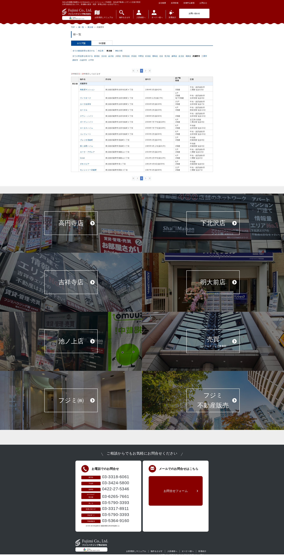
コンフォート (85, 134)
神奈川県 (119, 51)
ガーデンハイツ (86, 122)
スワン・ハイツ (86, 116)
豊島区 (155, 56)
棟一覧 (81, 27)
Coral (82, 158)
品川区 (111, 56)
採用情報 (174, 3)
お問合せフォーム (176, 491)
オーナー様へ (188, 551)
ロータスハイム (86, 128)
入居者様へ (172, 551)
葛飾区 (188, 56)
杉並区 (148, 56)
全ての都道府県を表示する (84, 51)
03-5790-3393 (115, 502)
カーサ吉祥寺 (85, 104)
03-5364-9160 (115, 520)
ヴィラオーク (85, 98)
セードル (83, 110)
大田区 (118, 56)
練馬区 (174, 56)
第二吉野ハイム (86, 146)
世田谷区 (126, 56)
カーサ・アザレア (87, 152)
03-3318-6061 (115, 476)
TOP (73, 27)
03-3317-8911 (115, 508)
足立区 (181, 56)
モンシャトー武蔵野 (88, 170)
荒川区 (167, 56)
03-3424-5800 (115, 483)
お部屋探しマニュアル (136, 551)
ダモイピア (84, 164)
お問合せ (203, 3)
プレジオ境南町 (86, 140)
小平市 (91, 60)
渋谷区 (134, 56)
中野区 (141, 56)
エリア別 (81, 43)
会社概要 (162, 3)
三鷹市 (204, 56)
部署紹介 (202, 551)
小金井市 (83, 60)
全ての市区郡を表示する (82, 56)
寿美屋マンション (87, 90)
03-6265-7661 (115, 496)
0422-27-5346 (115, 489)
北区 (161, 56)
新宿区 (97, 56)
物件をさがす (157, 551)
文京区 (104, 56)
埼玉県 (101, 51)
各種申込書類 (189, 3)
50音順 (102, 43)
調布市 (75, 60)
